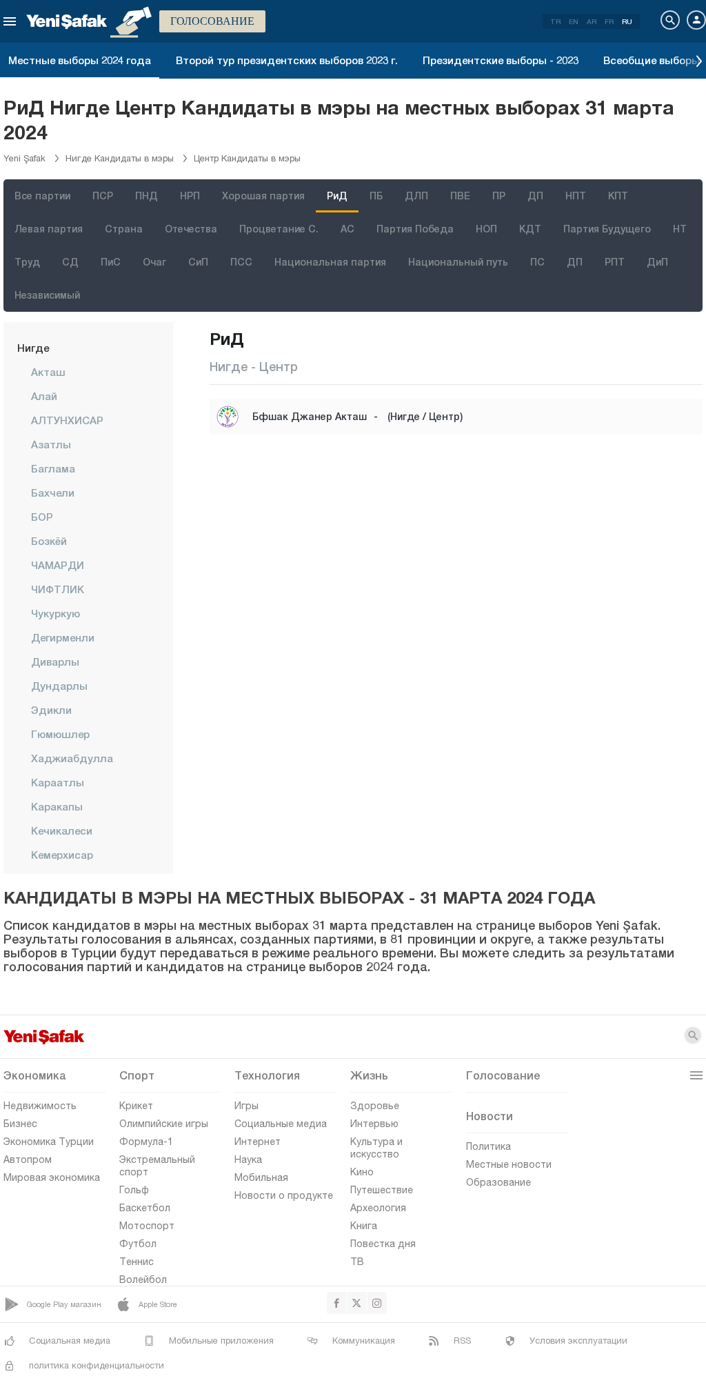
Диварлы (55, 661)
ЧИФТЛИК (57, 589)
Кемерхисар (62, 854)
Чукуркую (55, 613)
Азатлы (51, 444)
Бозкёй (49, 541)
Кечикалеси (61, 830)
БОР (42, 516)
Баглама (53, 468)
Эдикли (51, 710)
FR (609, 21)
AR (591, 21)
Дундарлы (59, 685)
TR (555, 21)
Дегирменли (62, 637)
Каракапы (57, 806)
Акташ (48, 372)
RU (627, 21)
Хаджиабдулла (72, 758)
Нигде (33, 347)
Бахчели (52, 492)
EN (573, 21)
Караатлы (57, 782)
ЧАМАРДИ (57, 565)
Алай (44, 396)
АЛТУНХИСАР (67, 420)
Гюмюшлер (60, 734)
